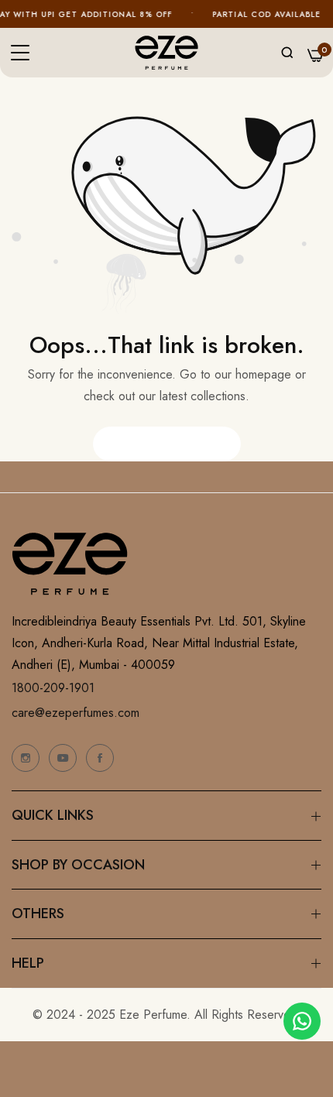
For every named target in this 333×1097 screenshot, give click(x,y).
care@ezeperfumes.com (75, 713)
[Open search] (287, 53)
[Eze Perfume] (166, 53)
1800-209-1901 (53, 688)
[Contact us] (302, 1021)
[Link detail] (25, 758)
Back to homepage (167, 444)
